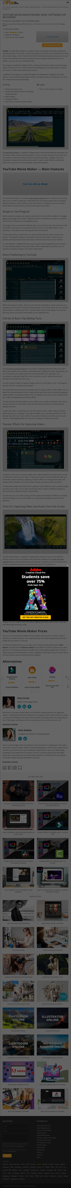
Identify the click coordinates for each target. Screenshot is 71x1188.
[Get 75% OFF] (35, 594)
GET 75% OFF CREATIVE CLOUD (35, 617)
